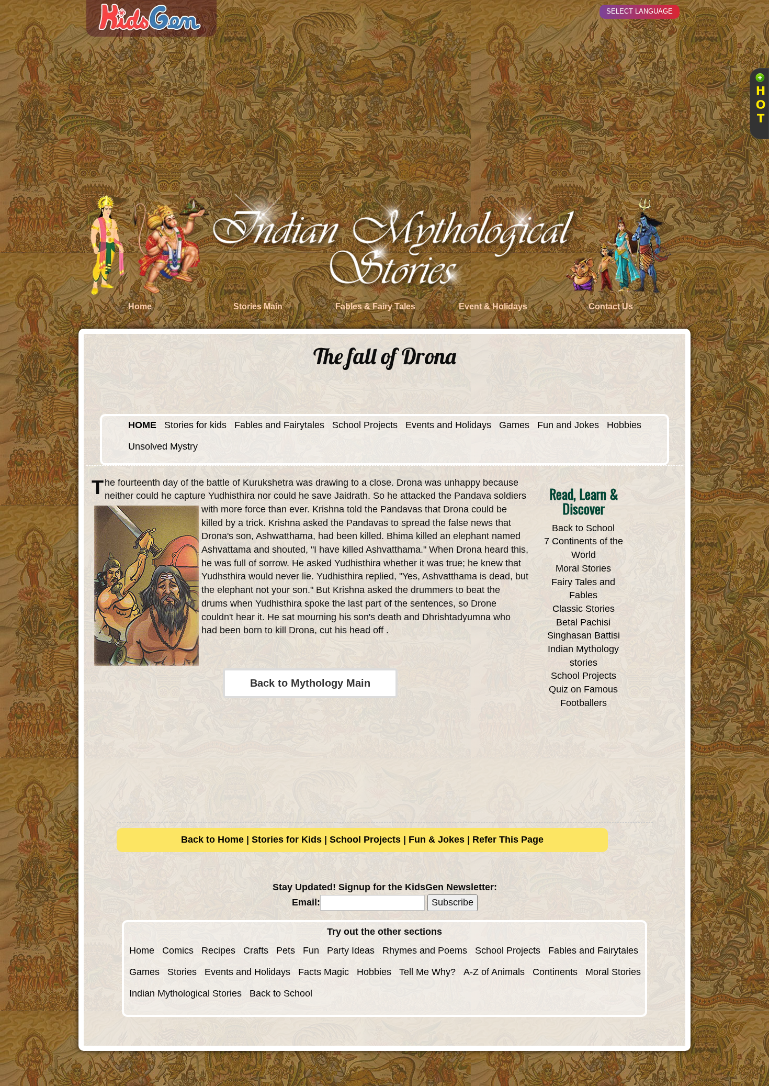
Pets (285, 950)
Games (514, 425)
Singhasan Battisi (583, 635)
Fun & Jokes (437, 839)
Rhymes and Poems (424, 950)
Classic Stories (583, 608)
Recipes (218, 950)
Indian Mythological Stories (185, 993)
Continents (555, 972)
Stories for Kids (287, 839)
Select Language (639, 11)
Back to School (583, 528)
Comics (178, 950)
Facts (309, 972)
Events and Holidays (448, 425)
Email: (306, 902)
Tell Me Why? (427, 972)
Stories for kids (195, 425)
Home (141, 950)
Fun (311, 950)
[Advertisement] (384, 115)
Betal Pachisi (583, 622)
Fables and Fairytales (279, 425)
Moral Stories (583, 568)
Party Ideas (351, 950)
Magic (336, 972)
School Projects (365, 425)
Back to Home (212, 839)
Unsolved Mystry (163, 446)
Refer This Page (508, 839)
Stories (182, 972)
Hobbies (624, 425)
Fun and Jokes (568, 425)
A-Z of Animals (494, 972)
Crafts (255, 950)
